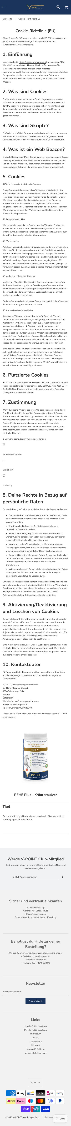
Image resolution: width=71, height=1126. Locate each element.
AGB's (35, 1037)
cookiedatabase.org (44, 713)
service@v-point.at (19, 704)
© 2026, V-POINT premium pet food (22, 1117)
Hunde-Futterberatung (35, 1026)
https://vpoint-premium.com (32, 62)
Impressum (35, 1033)
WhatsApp (41, 959)
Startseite (7, 18)
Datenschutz (35, 1041)
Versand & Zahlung (35, 1049)
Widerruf (35, 1045)
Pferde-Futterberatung (35, 1030)
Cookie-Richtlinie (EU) (35, 1053)
